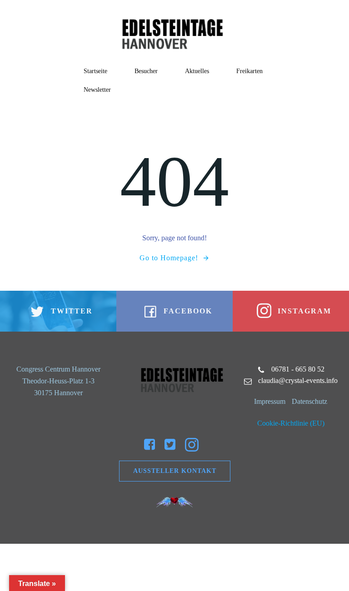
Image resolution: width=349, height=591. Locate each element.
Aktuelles (197, 71)
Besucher (146, 71)
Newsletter (97, 89)
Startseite (95, 71)
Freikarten (249, 71)
